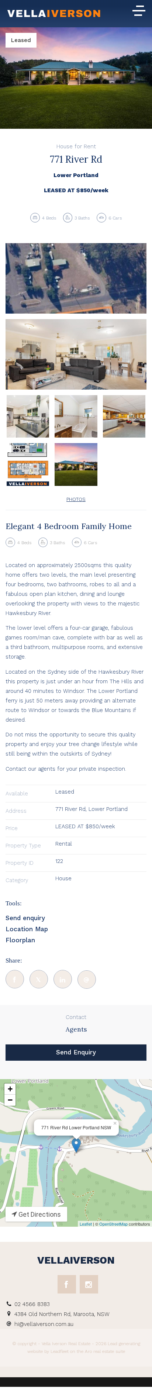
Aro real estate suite (104, 1351)
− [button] (10, 1100)
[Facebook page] (67, 1284)
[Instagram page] (89, 1284)
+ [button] (10, 1089)
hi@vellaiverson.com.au (43, 1324)
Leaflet (86, 1224)
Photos (76, 499)
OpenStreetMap (113, 1224)
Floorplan (20, 940)
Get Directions (39, 1214)
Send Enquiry (76, 1052)
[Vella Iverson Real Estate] (54, 14)
